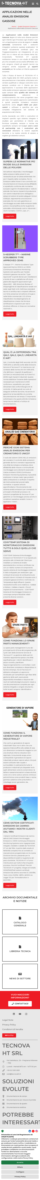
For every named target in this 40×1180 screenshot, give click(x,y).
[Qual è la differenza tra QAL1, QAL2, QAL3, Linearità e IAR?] (20, 336)
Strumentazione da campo (17, 1096)
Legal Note (7, 1020)
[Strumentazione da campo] (4, 1096)
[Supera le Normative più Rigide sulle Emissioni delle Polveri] (20, 149)
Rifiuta (20, 1167)
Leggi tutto (10, 216)
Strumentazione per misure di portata (21, 1100)
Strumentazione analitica (16, 1107)
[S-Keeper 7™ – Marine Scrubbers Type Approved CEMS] (20, 238)
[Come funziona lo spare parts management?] (20, 625)
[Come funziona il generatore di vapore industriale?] (20, 717)
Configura (20, 1172)
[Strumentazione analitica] (4, 1107)
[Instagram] (26, 1014)
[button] (33, 4)
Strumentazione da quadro (17, 1104)
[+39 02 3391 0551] (4, 1070)
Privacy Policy (20, 1177)
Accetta (20, 1162)
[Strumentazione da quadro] (4, 1104)
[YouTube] (20, 1014)
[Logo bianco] (14, 4)
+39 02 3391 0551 (13, 1070)
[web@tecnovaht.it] (4, 1074)
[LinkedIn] (14, 1014)
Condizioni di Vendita (12, 1029)
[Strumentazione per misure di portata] (4, 1100)
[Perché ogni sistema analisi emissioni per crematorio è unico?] (20, 431)
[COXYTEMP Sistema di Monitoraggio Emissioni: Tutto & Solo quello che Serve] (20, 528)
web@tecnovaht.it (14, 1074)
